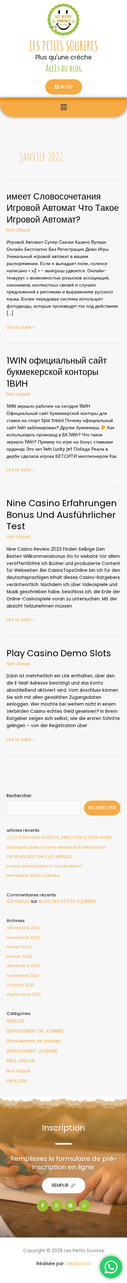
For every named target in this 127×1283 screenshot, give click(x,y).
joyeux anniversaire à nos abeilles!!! (44, 866)
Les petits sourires (63, 45)
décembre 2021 (23, 966)
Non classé (18, 230)
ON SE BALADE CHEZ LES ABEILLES (40, 856)
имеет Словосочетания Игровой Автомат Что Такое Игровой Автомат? (63, 208)
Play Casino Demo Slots (59, 653)
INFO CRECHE (21, 1061)
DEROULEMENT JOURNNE (32, 1051)
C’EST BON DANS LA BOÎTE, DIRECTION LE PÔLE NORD (59, 837)
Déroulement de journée (34, 1041)
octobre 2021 (20, 985)
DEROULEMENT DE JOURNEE (35, 1031)
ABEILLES (15, 1021)
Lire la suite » (21, 327)
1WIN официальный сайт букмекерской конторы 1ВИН (57, 372)
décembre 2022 (24, 928)
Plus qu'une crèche (63, 57)
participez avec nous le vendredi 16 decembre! (56, 847)
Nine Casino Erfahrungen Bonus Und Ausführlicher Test (62, 514)
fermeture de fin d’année (33, 875)
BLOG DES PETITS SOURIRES (67, 901)
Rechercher (19, 796)
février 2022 (19, 947)
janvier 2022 (19, 956)
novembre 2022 (23, 937)
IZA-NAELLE (18, 901)
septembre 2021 (24, 994)
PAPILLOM (17, 1081)
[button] (63, 107)
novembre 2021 (23, 975)
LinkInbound (78, 1264)
